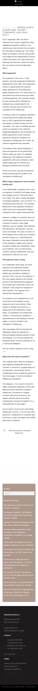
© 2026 (3, 686)
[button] (3, 3)
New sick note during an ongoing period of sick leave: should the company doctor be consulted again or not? (18, 592)
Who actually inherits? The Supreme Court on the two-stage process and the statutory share (18, 575)
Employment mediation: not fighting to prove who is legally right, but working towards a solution (18, 515)
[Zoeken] (32, 493)
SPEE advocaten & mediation (12, 686)
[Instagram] (12, 675)
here (4, 351)
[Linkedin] (17, 675)
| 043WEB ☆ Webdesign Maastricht (28, 686)
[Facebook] (23, 675)
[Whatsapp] (6, 675)
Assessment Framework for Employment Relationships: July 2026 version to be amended (19, 552)
